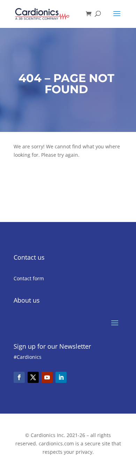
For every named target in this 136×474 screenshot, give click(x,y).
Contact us (29, 257)
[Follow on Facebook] (19, 377)
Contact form (29, 278)
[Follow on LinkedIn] (61, 377)
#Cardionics (27, 357)
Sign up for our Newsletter (52, 346)
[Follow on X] (33, 377)
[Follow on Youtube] (47, 377)
